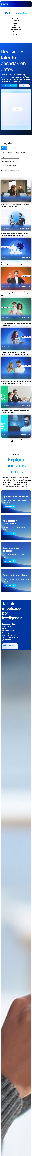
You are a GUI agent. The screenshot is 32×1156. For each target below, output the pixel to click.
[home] (4, 4)
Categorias (6, 143)
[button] (30, 4)
